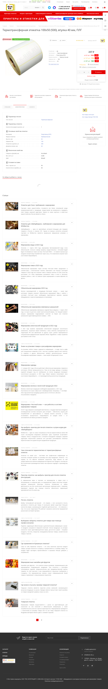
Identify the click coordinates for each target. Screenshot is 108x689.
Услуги (5, 652)
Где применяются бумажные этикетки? (35, 544)
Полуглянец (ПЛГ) (46, 134)
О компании (32, 652)
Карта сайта (63, 667)
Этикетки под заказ (65, 652)
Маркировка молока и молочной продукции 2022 (39, 386)
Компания (32, 649)
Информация (64, 649)
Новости (62, 655)
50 (42, 139)
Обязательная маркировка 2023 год (34, 288)
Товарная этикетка (28, 602)
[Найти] (43, 7)
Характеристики (19, 107)
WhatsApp (92, 665)
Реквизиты (62, 662)
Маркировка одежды (28, 365)
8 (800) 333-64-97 (64, 8)
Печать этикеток (27, 500)
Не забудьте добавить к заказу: (12, 177)
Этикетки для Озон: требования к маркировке (38, 205)
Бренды (5, 656)
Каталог (5, 649)
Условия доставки (64, 659)
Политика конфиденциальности (54, 681)
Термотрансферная (47, 119)
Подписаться (84, 638)
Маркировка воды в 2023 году (32, 245)
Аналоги (32, 107)
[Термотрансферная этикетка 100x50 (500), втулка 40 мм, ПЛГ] (24, 57)
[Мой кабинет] (104, 2)
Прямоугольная (45, 136)
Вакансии (31, 655)
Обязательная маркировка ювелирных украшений (39, 307)
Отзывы (31, 657)
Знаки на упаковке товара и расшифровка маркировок (41, 346)
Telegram (83, 665)
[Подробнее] (71, 203)
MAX (88, 665)
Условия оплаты (64, 657)
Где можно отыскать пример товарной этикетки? (39, 585)
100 (42, 141)
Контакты (31, 662)
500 (42, 144)
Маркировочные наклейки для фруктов (35, 562)
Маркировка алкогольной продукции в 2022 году (39, 326)
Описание (7, 107)
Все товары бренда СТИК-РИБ (90, 117)
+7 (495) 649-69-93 (64, 6)
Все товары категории (88, 114)
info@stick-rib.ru (89, 655)
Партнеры (31, 664)
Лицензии (31, 659)
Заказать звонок (79, 8)
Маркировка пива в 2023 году (32, 265)
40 (42, 146)
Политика (62, 664)
